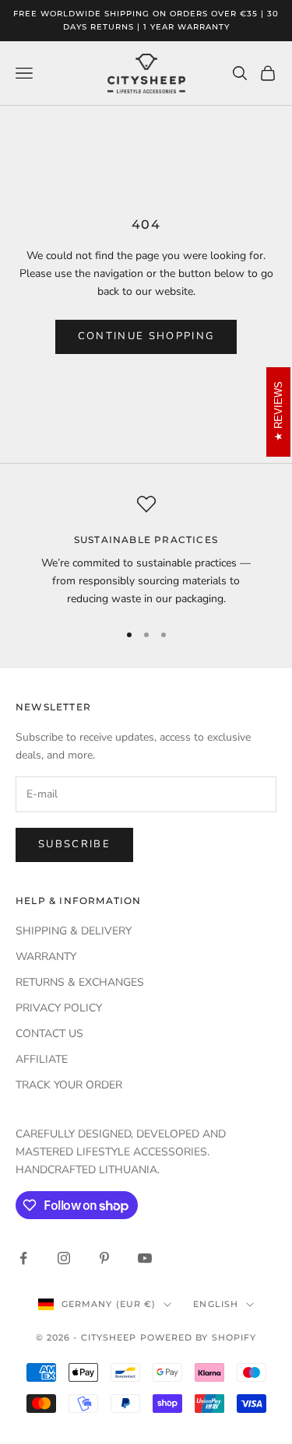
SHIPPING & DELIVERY (74, 931)
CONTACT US (49, 1033)
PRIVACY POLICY (59, 1008)
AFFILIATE (42, 1059)
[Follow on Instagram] (64, 1258)
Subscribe (74, 844)
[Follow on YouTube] (145, 1258)
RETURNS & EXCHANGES (80, 982)
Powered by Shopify (198, 1337)
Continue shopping (146, 336)
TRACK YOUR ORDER (69, 1085)
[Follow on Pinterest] (104, 1258)
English (215, 1304)
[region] (146, 551)
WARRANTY (46, 956)
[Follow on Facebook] (23, 1258)
